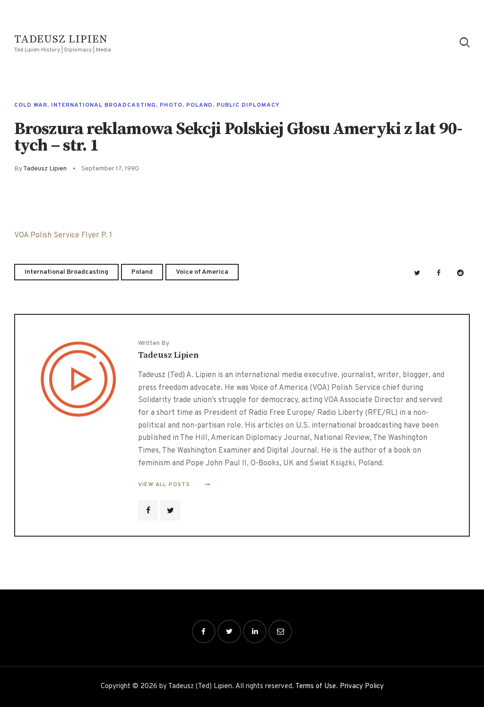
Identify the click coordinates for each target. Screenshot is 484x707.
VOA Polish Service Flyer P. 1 (63, 235)
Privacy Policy (362, 686)
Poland (199, 105)
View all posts (165, 484)
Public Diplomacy (248, 105)
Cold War (30, 105)
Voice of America (202, 272)
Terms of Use (315, 686)
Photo (171, 105)
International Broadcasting (103, 105)
